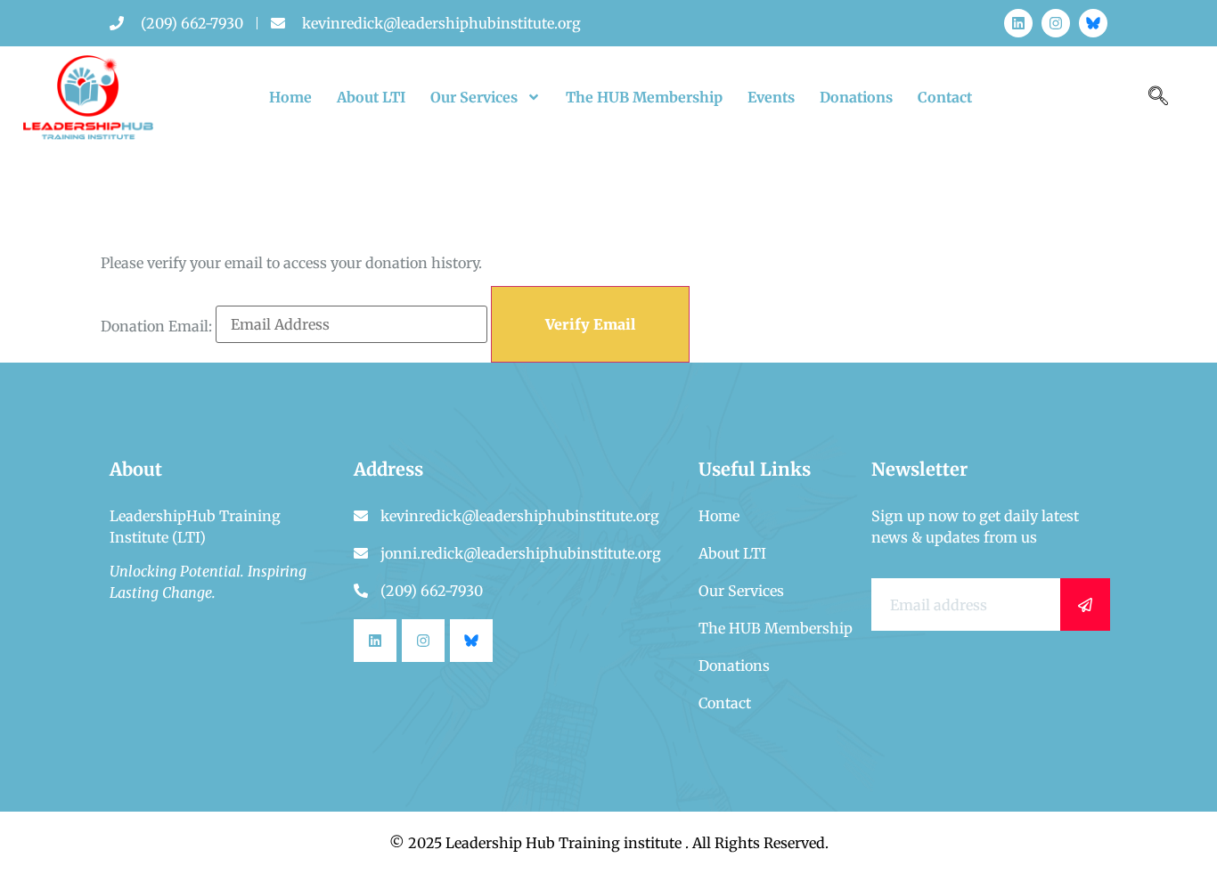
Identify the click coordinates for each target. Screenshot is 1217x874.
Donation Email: (156, 326)
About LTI (371, 97)
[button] (1158, 97)
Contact (945, 97)
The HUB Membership (644, 97)
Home (290, 97)
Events (771, 97)
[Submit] (1085, 604)
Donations (856, 97)
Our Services (474, 97)
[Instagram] (1055, 23)
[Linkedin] (1018, 23)
